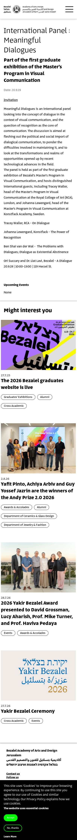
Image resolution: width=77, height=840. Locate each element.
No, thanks (13, 828)
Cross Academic (14, 406)
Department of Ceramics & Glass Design (29, 516)
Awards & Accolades (16, 507)
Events (8, 633)
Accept (10, 818)
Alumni (44, 397)
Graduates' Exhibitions (18, 397)
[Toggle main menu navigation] (69, 9)
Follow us (12, 777)
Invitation (11, 100)
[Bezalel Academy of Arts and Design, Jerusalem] (30, 9)
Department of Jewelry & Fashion (25, 525)
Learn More (10, 836)
